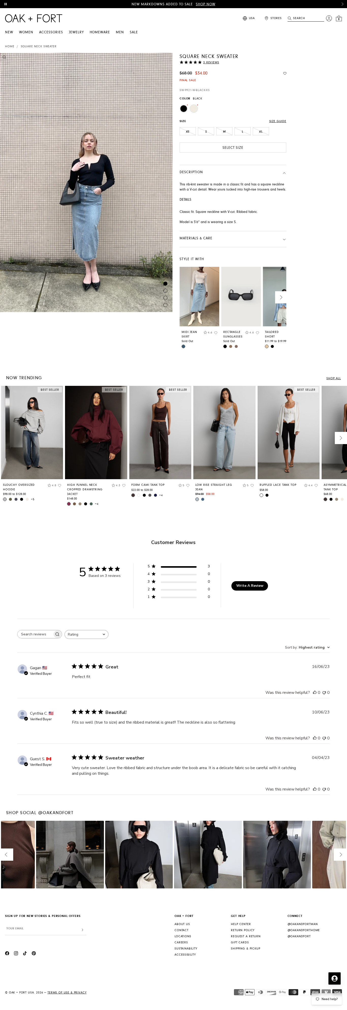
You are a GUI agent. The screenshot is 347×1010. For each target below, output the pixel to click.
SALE (134, 32)
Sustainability (186, 948)
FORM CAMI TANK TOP (148, 485)
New (9, 32)
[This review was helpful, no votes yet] (315, 692)
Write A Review (249, 585)
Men (120, 32)
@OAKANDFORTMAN (303, 924)
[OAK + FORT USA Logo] (33, 18)
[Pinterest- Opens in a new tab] (34, 954)
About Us (182, 924)
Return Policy (243, 930)
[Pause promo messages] (6, 4)
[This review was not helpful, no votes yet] (324, 692)
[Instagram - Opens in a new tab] (16, 954)
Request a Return (245, 936)
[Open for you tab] (334, 978)
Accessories (51, 32)
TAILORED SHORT (272, 334)
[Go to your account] (329, 18)
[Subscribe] (82, 930)
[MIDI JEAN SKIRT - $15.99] (199, 296)
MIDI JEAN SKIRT (189, 334)
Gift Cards (240, 942)
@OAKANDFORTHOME (304, 930)
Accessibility (185, 954)
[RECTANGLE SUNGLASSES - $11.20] (241, 296)
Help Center (241, 924)
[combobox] (86, 634)
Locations (183, 936)
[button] (342, 4)
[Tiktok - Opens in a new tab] (25, 954)
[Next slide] (281, 297)
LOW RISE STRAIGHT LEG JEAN (213, 487)
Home (9, 46)
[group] (32, 445)
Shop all (333, 378)
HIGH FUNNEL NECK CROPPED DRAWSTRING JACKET (84, 489)
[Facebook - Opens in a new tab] (7, 954)
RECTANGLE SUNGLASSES (232, 334)
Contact (181, 930)
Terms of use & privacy (67, 992)
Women (26, 32)
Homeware (100, 32)
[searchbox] (35, 634)
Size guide (277, 121)
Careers (181, 942)
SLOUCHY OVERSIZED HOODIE (19, 487)
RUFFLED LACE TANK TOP (278, 485)
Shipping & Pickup (245, 948)
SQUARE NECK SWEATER (39, 46)
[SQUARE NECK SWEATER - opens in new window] (86, 182)
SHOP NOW (205, 4)
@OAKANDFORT (299, 936)
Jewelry (76, 32)
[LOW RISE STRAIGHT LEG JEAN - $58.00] (224, 432)
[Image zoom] (4, 58)
